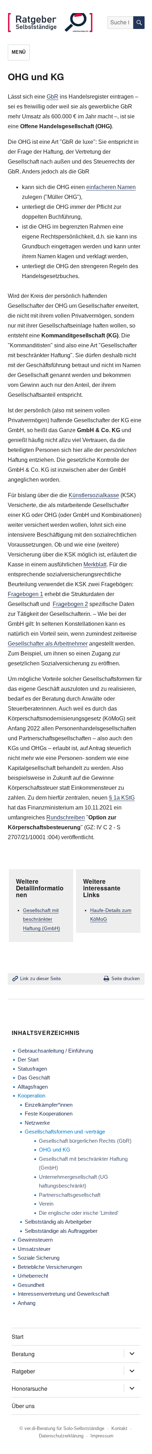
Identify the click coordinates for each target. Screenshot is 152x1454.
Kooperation (31, 1096)
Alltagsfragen (33, 1087)
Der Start (28, 1059)
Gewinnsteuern (35, 1240)
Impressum (101, 1435)
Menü (19, 52)
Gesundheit (31, 1285)
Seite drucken (125, 978)
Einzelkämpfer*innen (48, 1105)
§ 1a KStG (122, 798)
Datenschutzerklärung (61, 1435)
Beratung (23, 1354)
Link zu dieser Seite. (41, 978)
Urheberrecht (33, 1276)
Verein (46, 1204)
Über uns (23, 1406)
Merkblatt (94, 564)
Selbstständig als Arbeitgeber (58, 1222)
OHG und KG (54, 1150)
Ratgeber (23, 1371)
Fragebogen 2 (70, 604)
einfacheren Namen (111, 187)
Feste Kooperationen (48, 1114)
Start (17, 1336)
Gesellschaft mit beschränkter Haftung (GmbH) (41, 919)
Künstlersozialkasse (94, 495)
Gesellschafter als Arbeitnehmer (48, 644)
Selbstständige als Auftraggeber (61, 1231)
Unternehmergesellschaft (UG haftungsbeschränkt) (73, 1181)
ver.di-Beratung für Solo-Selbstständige (64, 1428)
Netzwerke (37, 1123)
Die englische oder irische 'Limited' (78, 1213)
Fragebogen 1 (25, 594)
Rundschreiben (65, 817)
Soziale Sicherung (38, 1258)
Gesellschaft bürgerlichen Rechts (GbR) (85, 1141)
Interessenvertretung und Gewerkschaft (63, 1294)
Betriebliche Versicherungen (50, 1267)
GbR (52, 97)
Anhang (26, 1303)
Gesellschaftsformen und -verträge (65, 1132)
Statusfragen (32, 1069)
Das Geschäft (34, 1078)
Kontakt (119, 1428)
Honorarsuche (29, 1388)
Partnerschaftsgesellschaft (69, 1195)
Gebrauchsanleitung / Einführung (55, 1051)
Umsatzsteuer (34, 1249)
